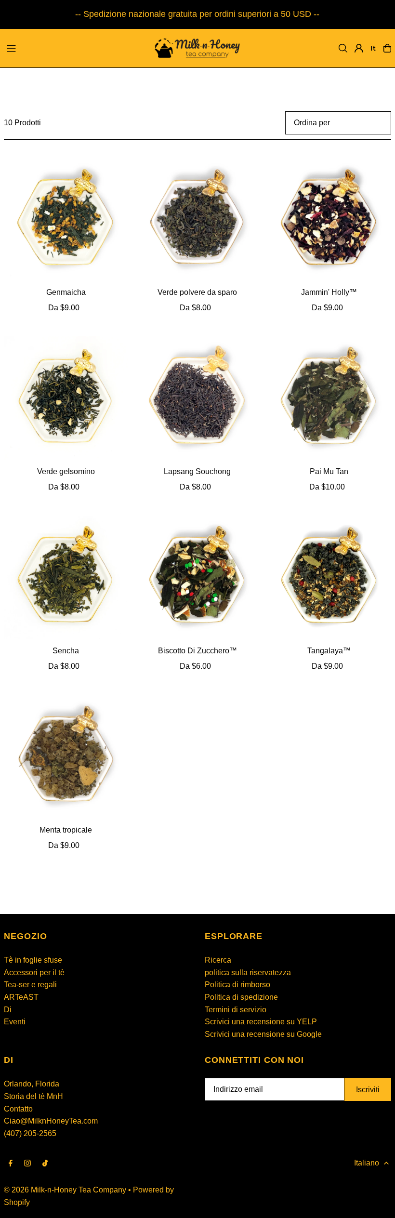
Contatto (18, 1109)
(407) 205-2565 (30, 1133)
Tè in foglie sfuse (33, 960)
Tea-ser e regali (30, 984)
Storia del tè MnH (33, 1096)
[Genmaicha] (66, 219)
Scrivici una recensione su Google (263, 1034)
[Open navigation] (73, 47)
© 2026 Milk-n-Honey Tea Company (65, 1190)
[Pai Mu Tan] (329, 398)
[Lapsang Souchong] (197, 398)
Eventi (15, 1022)
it (373, 48)
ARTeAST (21, 997)
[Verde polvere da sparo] (197, 219)
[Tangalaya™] (329, 577)
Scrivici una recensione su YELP (261, 1022)
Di (8, 1010)
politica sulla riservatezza (248, 972)
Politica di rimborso (237, 984)
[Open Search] (343, 48)
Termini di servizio (235, 1010)
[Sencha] (66, 577)
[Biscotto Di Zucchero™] (197, 577)
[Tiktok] (45, 1164)
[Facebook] (11, 1164)
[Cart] (387, 48)
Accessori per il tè (34, 972)
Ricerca (218, 960)
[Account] (359, 48)
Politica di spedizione (241, 997)
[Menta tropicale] (66, 756)
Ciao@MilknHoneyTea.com (51, 1121)
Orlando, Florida (31, 1084)
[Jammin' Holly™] (329, 219)
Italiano (366, 1163)
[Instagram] (27, 1164)
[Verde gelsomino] (66, 398)
